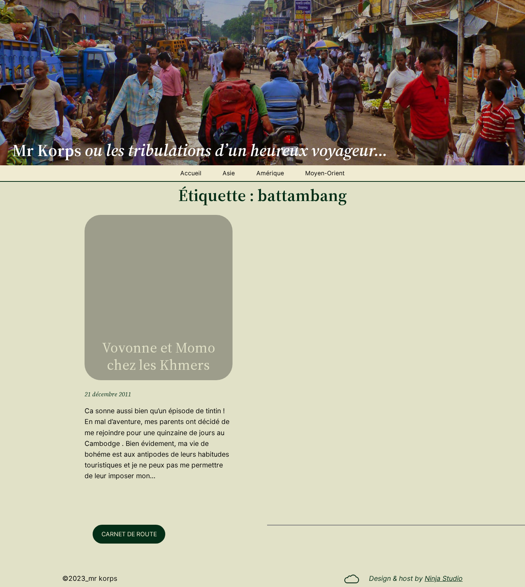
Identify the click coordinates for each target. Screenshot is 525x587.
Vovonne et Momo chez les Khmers (158, 356)
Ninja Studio (444, 578)
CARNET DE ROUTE (129, 534)
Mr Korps (102, 578)
